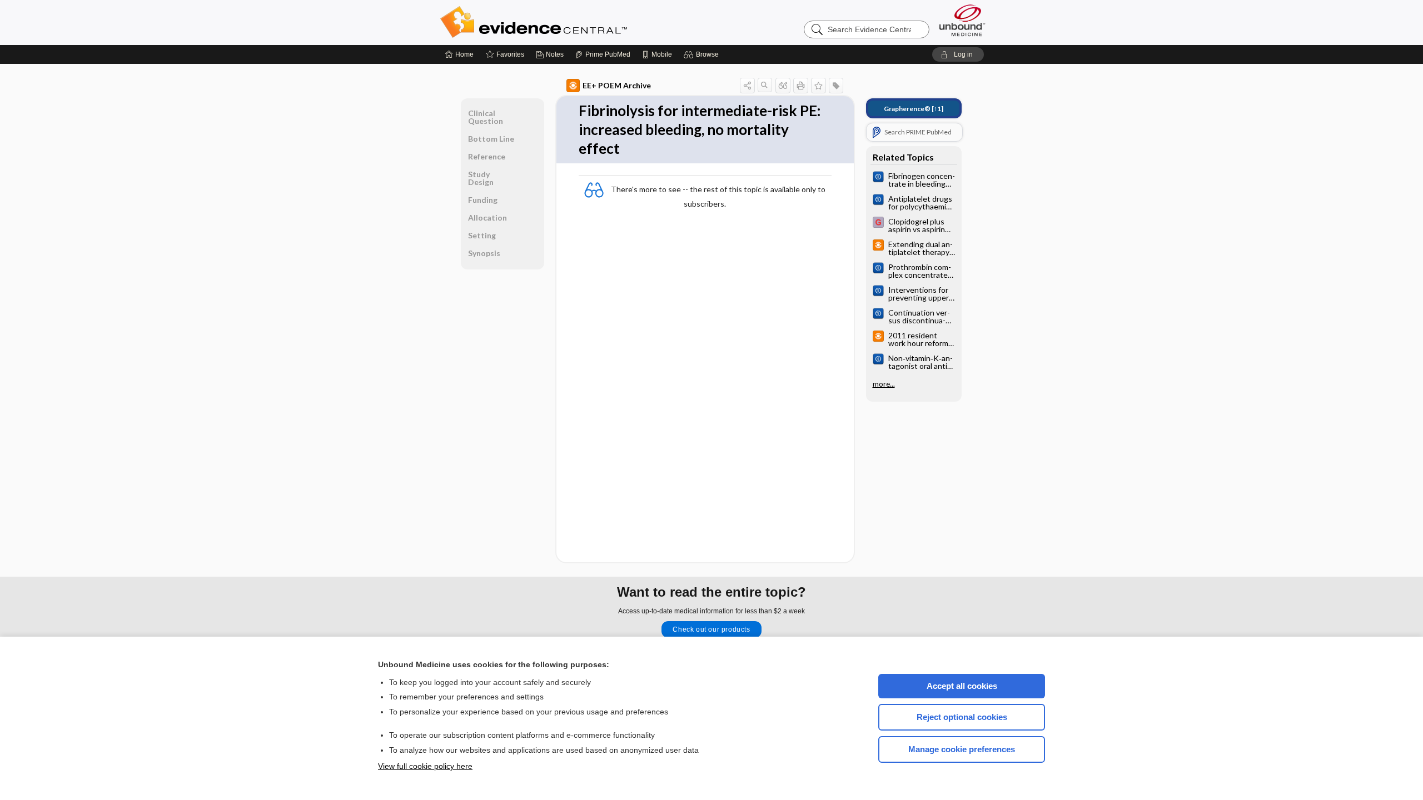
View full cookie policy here (425, 766)
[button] (703, 54)
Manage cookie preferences (961, 749)
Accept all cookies (962, 686)
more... (884, 383)
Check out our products (711, 629)
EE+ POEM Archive (617, 85)
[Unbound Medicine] (962, 20)
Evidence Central (578, 22)
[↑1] (913, 108)
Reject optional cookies (962, 717)
